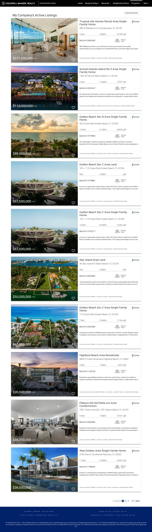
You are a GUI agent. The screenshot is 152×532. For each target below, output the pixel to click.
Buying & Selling (92, 4)
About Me (106, 4)
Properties (136, 4)
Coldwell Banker (32, 511)
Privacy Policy (120, 511)
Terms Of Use (105, 511)
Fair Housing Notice (125, 515)
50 (133, 501)
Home (80, 3)
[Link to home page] (19, 3)
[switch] (73, 59)
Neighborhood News (121, 3)
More (147, 4)
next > (138, 501)
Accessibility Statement (102, 515)
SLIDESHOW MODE (131, 13)
